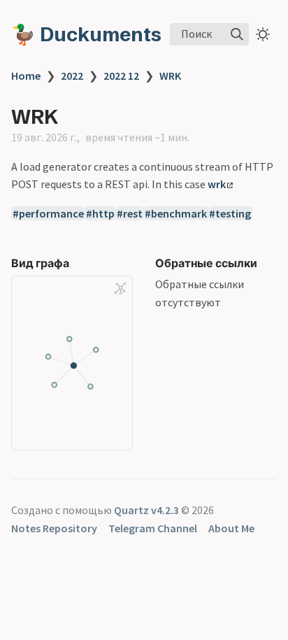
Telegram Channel (152, 528)
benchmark (179, 213)
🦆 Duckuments (86, 34)
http (103, 213)
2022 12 (121, 76)
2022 (72, 76)
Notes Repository (54, 528)
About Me (231, 528)
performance (51, 213)
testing (233, 213)
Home (26, 76)
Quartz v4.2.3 (146, 510)
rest (133, 213)
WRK (170, 76)
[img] (237, 34)
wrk (217, 184)
